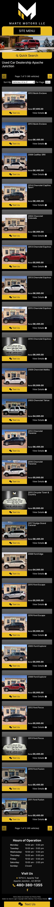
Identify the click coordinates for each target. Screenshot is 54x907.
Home (15, 897)
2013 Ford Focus (36, 738)
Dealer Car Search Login (9, 899)
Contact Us (27, 897)
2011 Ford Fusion (36, 799)
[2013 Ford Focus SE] (14, 746)
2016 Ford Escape (36, 615)
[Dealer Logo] (27, 13)
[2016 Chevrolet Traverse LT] (14, 469)
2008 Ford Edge (35, 554)
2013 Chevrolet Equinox (39, 246)
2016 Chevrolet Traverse (35, 462)
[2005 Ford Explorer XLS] (14, 654)
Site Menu (27, 31)
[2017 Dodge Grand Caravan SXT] (14, 531)
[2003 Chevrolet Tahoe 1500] (14, 408)
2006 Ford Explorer (37, 677)
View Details (39, 113)
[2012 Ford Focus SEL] (14, 715)
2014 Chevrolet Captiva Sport (39, 186)
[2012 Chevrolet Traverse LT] (14, 439)
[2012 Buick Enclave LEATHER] (14, 101)
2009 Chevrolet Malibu (39, 369)
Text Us (16, 113)
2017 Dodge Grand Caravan (37, 524)
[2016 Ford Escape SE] (14, 623)
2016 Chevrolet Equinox (39, 339)
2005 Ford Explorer (37, 646)
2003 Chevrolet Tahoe (38, 400)
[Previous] (4, 76)
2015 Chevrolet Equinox (39, 308)
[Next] (50, 76)
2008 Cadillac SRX (37, 154)
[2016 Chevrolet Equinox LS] (14, 346)
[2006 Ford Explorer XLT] (14, 684)
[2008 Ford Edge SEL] (14, 561)
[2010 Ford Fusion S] (14, 776)
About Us (20, 897)
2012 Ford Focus (36, 707)
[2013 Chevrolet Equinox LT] (14, 254)
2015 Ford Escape (36, 584)
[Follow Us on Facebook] (27, 890)
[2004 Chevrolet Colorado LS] (14, 224)
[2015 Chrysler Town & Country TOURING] (14, 500)
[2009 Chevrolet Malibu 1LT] (14, 377)
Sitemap (30, 899)
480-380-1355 (29, 885)
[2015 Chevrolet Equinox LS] (14, 316)
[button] (2, 44)
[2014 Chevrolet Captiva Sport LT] (14, 193)
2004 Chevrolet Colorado (35, 217)
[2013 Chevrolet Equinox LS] (14, 285)
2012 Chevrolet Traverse (35, 432)
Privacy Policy (36, 897)
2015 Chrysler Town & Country (38, 493)
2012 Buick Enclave (37, 93)
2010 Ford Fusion (36, 769)
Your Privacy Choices (41, 899)
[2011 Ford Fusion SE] (14, 807)
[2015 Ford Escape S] (14, 592)
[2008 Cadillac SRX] (14, 162)
